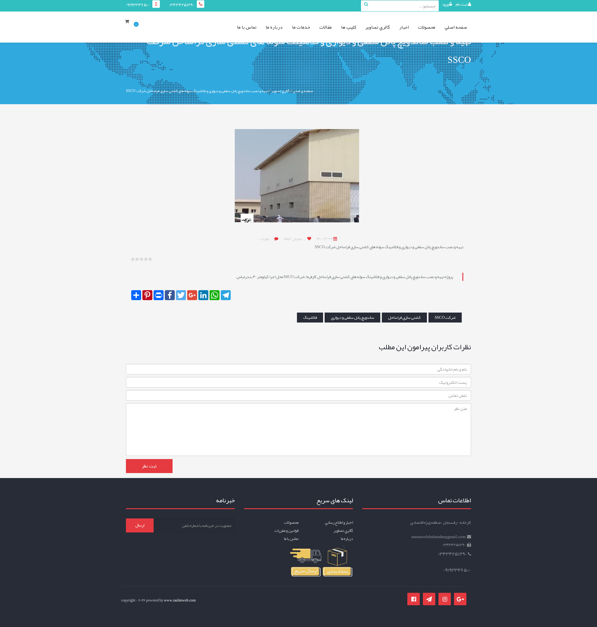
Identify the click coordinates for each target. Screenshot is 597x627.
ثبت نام (462, 4)
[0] (129, 23)
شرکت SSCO (445, 318)
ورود (445, 4)
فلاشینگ (310, 318)
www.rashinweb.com (180, 600)
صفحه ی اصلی (303, 91)
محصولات (426, 27)
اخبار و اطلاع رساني (339, 522)
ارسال (139, 525)
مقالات (325, 27)
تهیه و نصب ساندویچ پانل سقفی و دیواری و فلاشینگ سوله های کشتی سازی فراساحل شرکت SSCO (197, 91)
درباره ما (274, 27)
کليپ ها (348, 27)
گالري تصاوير (377, 27)
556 (293, 239)
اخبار (404, 27)
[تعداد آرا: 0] (133, 259)
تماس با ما (247, 27)
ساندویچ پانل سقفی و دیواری (352, 318)
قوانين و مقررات (286, 531)
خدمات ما (301, 27)
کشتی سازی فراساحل (404, 318)
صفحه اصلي (456, 27)
